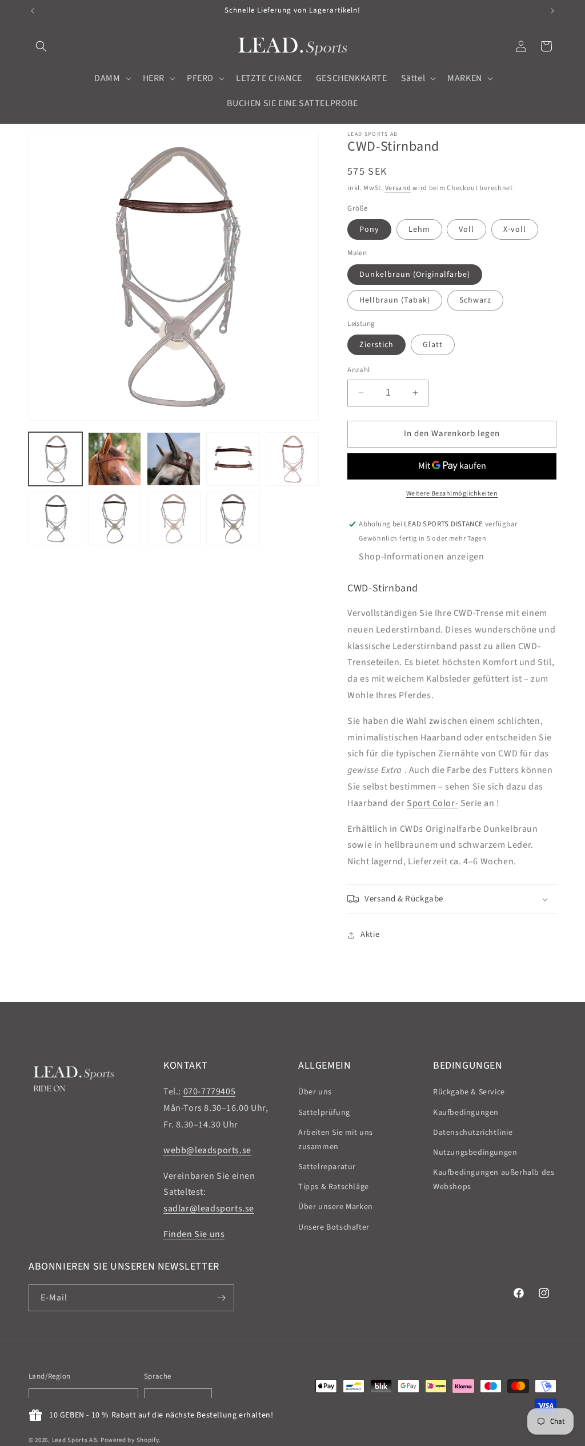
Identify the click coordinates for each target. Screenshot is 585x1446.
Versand (398, 188)
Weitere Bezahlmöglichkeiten (452, 493)
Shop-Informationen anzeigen (421, 556)
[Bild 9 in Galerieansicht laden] (233, 518)
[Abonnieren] (221, 1297)
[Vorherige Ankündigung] (32, 11)
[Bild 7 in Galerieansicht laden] (115, 518)
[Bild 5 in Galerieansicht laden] (292, 459)
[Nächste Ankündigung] (552, 11)
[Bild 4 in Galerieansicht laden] (233, 459)
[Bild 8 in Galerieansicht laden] (174, 518)
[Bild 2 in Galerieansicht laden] (115, 459)
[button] (41, 46)
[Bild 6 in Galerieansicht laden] (55, 518)
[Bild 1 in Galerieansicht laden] (55, 459)
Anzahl (358, 370)
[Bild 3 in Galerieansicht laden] (174, 459)
